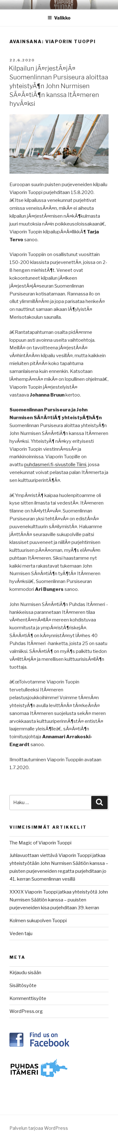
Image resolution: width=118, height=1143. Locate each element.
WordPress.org (26, 1011)
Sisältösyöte (23, 985)
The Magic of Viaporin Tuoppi (40, 843)
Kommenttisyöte (27, 998)
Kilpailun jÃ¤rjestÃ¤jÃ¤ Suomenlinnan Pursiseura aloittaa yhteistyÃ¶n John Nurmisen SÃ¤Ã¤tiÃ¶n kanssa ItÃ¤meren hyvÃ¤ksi (58, 86)
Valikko (62, 17)
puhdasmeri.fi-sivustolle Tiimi (55, 464)
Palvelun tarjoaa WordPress (38, 1128)
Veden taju (20, 933)
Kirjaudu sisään (25, 972)
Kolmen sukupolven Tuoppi (38, 920)
